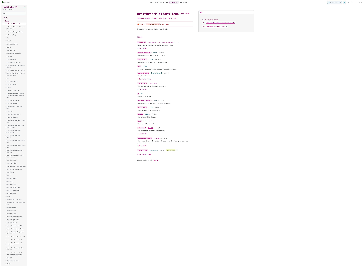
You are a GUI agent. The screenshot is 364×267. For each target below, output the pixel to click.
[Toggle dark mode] (349, 2)
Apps (151, 2)
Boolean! (155, 52)
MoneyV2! (150, 128)
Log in (360, 2)
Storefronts (158, 2)
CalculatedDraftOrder (220, 23)
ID (142, 93)
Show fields (142, 48)
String (145, 66)
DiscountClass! (154, 150)
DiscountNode (153, 83)
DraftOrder (216, 26)
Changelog (183, 2)
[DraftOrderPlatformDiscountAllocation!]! (161, 42)
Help (352, 2)
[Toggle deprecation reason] (177, 150)
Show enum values (145, 79)
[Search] (344, 2)
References (173, 2)
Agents (165, 2)
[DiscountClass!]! (156, 73)
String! (155, 100)
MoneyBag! (157, 138)
